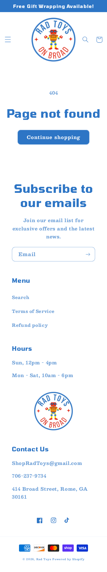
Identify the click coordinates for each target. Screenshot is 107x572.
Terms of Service (33, 311)
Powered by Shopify (68, 559)
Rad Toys (43, 559)
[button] (8, 39)
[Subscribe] (88, 254)
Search (20, 297)
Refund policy (30, 325)
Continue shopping (53, 137)
